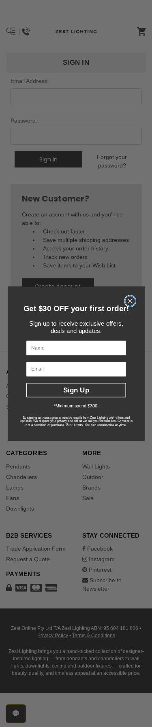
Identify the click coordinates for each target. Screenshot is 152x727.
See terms (74, 424)
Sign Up (76, 390)
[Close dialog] (130, 301)
